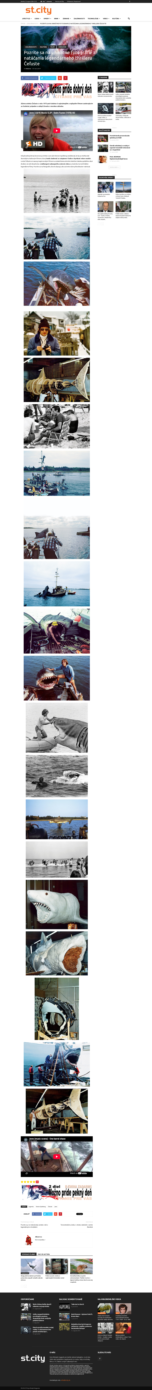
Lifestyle (26, 18)
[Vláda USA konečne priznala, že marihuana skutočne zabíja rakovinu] (105, 1308)
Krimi (56, 18)
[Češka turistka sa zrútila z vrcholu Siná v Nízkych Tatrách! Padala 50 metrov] (123, 187)
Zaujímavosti (79, 18)
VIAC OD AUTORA (44, 1254)
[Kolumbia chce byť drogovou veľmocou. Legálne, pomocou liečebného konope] (64, 1326)
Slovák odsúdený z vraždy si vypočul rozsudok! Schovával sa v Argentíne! (120, 148)
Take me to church (77, 1304)
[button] (128, 18)
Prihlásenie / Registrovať (73, 1)
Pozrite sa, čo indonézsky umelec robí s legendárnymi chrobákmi (34, 1226)
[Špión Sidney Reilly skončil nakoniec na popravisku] (105, 87)
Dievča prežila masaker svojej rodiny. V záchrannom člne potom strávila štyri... (43, 1329)
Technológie (93, 18)
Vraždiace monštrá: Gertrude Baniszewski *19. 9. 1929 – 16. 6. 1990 (123, 1317)
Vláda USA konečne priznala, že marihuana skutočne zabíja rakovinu (105, 1317)
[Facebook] (129, 1)
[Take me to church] (64, 1307)
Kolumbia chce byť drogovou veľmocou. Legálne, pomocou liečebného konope (81, 1326)
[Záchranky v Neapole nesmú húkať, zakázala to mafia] (123, 108)
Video (105, 18)
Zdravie (66, 18)
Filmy (52, 47)
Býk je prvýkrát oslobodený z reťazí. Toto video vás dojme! (123, 1337)
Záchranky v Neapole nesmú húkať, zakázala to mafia (123, 117)
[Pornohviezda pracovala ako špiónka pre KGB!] (103, 138)
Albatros (28, 68)
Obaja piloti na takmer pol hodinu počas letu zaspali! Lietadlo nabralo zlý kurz (32, 1278)
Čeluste (50, 1206)
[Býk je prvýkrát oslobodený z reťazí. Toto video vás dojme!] (123, 1328)
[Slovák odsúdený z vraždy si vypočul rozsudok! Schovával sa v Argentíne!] (103, 148)
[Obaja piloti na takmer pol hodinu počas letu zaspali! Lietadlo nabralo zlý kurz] (32, 1266)
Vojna (99, 211)
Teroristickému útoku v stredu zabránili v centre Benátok (77, 1226)
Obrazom (62, 47)
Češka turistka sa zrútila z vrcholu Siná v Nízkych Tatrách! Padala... (123, 196)
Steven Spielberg (41, 1206)
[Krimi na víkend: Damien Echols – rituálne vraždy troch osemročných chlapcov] (105, 1328)
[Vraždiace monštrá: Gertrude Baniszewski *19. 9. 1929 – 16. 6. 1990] (123, 1308)
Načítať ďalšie (114, 167)
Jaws (55, 1206)
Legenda (31, 1206)
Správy (47, 18)
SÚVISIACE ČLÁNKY (28, 1254)
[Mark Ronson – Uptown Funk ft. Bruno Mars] (64, 1316)
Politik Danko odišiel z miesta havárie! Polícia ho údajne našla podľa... (123, 215)
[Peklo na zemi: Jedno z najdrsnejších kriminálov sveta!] (56, 1266)
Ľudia (37, 18)
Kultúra (115, 18)
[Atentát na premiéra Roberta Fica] (105, 187)
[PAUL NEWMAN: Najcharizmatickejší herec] (103, 159)
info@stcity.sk (65, 1380)
